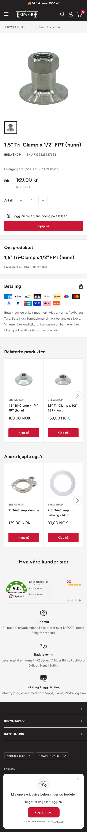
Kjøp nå (43, 226)
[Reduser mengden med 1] (20, 200)
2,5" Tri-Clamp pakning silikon (58, 512)
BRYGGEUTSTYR (17, 27)
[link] (43, 590)
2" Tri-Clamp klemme (23, 510)
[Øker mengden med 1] (43, 200)
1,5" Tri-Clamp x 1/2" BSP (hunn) (62, 408)
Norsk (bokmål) (15, 755)
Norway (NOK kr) (48, 755)
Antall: (9, 200)
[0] (79, 14)
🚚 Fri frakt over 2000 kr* (44, 3)
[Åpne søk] (62, 14)
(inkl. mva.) (23, 187)
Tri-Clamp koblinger (46, 27)
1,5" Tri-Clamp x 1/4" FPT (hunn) (23, 408)
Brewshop (12, 154)
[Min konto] (71, 14)
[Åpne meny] (6, 14)
